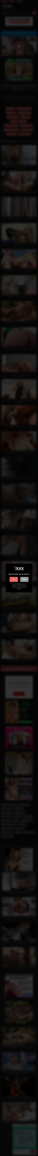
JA (14, 579)
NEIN (24, 579)
